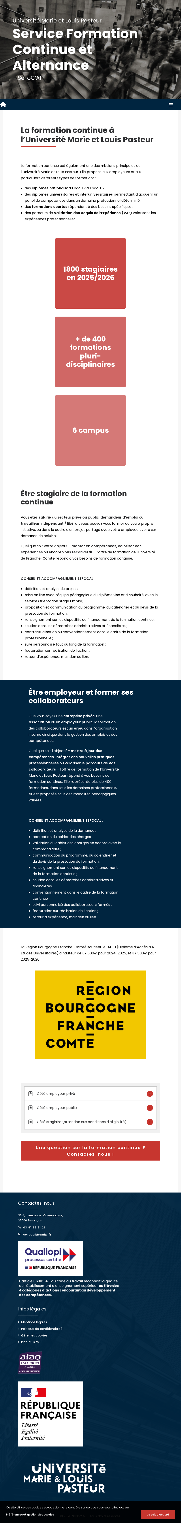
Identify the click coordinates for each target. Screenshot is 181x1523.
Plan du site (30, 1342)
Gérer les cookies (34, 1335)
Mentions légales (34, 1322)
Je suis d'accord (158, 1514)
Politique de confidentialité (41, 1329)
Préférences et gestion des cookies (30, 1514)
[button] (171, 104)
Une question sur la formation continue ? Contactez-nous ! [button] (91, 1150)
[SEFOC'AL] (3, 104)
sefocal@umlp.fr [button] (37, 1234)
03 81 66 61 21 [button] (34, 1227)
